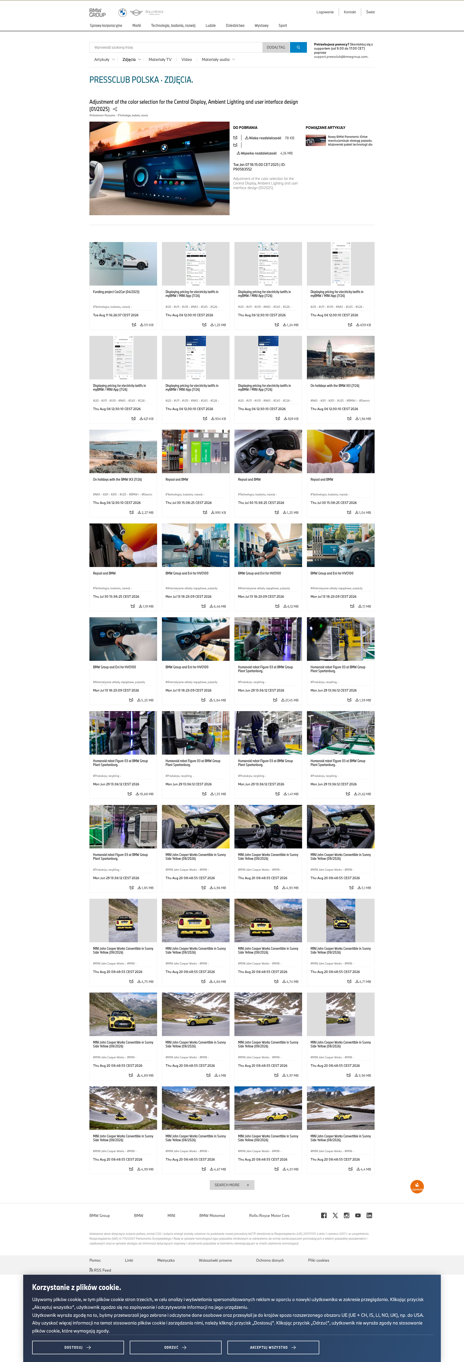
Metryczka (166, 1260)
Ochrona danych (270, 1260)
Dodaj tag (276, 47)
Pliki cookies (318, 1260)
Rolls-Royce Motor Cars (269, 1215)
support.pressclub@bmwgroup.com (341, 56)
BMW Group (99, 1215)
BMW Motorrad (212, 1215)
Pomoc (95, 1260)
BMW (138, 1215)
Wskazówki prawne (215, 1260)
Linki (129, 1260)
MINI (171, 1215)
